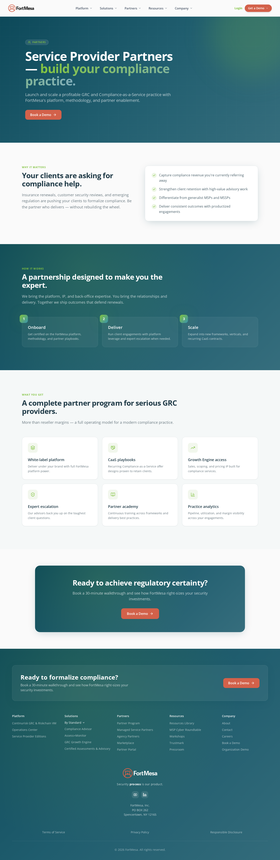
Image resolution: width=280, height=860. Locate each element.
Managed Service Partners (135, 730)
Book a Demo (40, 115)
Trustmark (177, 743)
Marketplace (125, 743)
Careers (227, 736)
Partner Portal (126, 749)
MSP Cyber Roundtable (185, 730)
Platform (82, 8)
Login (238, 8)
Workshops (177, 736)
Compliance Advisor (78, 729)
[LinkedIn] (144, 794)
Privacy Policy (140, 832)
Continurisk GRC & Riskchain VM (34, 723)
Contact (227, 730)
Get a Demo (256, 8)
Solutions (106, 8)
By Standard (73, 723)
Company (182, 8)
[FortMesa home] (21, 8)
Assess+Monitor (75, 735)
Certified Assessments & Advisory (87, 749)
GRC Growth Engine (78, 742)
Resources (156, 8)
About (226, 723)
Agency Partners (128, 736)
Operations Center (25, 730)
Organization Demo (235, 749)
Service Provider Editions (29, 736)
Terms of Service (53, 832)
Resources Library (182, 723)
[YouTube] (135, 794)
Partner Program (128, 723)
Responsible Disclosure (226, 832)
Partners (131, 8)
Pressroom (177, 749)
